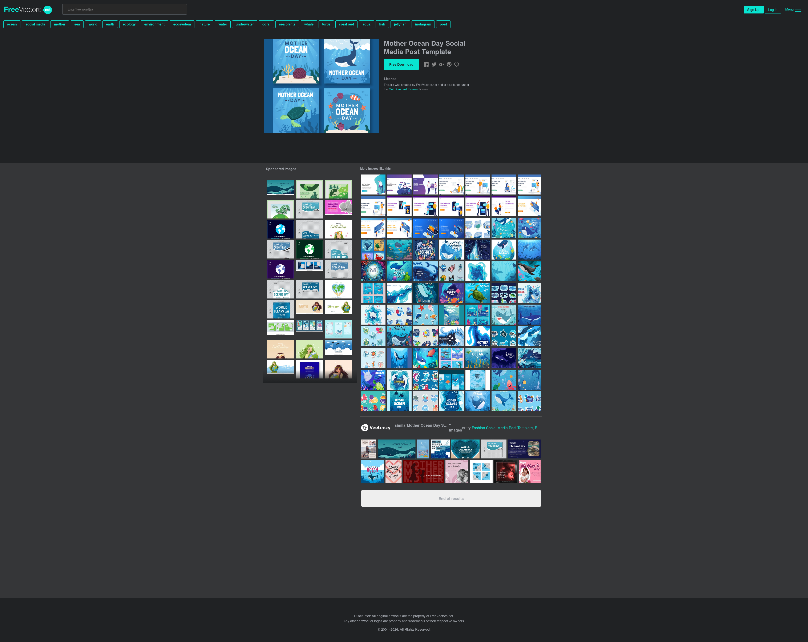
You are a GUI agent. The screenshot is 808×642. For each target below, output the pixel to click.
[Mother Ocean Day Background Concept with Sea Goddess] (529, 358)
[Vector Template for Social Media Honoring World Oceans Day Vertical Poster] (309, 369)
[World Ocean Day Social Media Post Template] (373, 250)
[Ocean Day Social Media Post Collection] (451, 358)
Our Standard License (403, 89)
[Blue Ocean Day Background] (504, 271)
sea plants (287, 24)
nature (204, 24)
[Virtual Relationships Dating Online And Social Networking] (425, 184)
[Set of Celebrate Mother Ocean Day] (373, 293)
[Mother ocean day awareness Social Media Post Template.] (280, 189)
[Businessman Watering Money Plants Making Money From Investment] (373, 184)
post (443, 24)
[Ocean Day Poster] (399, 358)
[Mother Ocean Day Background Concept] (399, 293)
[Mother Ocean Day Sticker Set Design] (425, 401)
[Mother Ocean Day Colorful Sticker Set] (425, 336)
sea (77, 24)
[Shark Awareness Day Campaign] (504, 315)
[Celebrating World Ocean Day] (529, 228)
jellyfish (400, 24)
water (222, 24)
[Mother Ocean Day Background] (477, 271)
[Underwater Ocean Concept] (504, 380)
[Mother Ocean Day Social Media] (477, 315)
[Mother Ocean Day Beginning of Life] (451, 336)
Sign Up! (753, 9)
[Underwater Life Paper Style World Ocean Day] (504, 358)
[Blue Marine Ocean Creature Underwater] (529, 336)
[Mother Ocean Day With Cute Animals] (451, 293)
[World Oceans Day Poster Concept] (425, 293)
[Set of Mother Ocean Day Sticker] (373, 336)
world (93, 24)
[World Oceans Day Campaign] (504, 228)
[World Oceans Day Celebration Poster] (477, 380)
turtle (326, 24)
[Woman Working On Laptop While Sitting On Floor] (504, 184)
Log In (772, 9)
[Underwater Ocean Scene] (529, 380)
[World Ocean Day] (373, 380)
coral (266, 24)
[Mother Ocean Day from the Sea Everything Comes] (477, 336)
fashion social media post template (502, 427)
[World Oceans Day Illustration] (425, 250)
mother (59, 24)
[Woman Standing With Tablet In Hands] (529, 184)
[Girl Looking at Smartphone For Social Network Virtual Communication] (399, 184)
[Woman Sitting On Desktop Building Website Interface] (529, 206)
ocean (12, 24)
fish (382, 24)
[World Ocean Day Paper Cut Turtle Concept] (373, 315)
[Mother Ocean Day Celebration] (504, 250)
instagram (423, 24)
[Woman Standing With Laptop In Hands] (373, 206)
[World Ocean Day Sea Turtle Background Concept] (477, 293)
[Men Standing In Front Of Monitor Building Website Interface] (399, 228)
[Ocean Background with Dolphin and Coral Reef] (529, 250)
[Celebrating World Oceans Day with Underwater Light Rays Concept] (373, 271)
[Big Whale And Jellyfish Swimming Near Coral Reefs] (399, 336)
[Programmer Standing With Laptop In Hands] (477, 184)
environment (154, 24)
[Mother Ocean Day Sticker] (373, 401)
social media (35, 24)
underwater (245, 24)
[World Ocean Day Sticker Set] (504, 336)
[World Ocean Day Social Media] (451, 380)
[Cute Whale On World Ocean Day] (477, 401)
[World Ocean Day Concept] (399, 271)
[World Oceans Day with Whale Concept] (504, 401)
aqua (367, 24)
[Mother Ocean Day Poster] (399, 401)
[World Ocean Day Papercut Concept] (425, 271)
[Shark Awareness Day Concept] (399, 380)
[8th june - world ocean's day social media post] (309, 209)
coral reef (346, 24)
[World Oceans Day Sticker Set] (399, 315)
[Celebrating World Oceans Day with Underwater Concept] (477, 250)
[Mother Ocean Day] (451, 401)
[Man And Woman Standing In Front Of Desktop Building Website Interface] (373, 228)
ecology (129, 24)
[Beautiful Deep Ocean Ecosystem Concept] (399, 250)
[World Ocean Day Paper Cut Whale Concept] (529, 293)
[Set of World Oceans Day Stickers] (504, 293)
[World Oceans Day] (425, 358)
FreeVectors (28, 9)
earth (110, 24)
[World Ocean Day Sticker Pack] (425, 380)
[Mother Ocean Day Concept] (529, 271)
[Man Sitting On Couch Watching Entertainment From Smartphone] (425, 228)
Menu (789, 9)
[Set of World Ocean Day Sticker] (373, 358)
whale (309, 24)
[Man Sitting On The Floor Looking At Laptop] (451, 184)
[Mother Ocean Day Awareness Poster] (451, 315)
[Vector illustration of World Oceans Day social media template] (338, 349)
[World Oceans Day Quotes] (477, 228)
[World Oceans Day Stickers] (451, 271)
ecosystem (182, 24)
